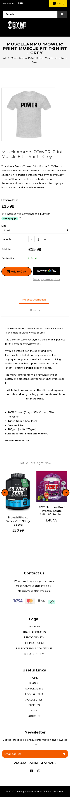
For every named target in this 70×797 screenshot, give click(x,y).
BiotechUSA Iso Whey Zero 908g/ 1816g (18, 521)
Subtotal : (6, 249)
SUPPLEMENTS (34, 688)
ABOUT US (34, 626)
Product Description (34, 299)
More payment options (46, 279)
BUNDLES (34, 705)
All (4, 58)
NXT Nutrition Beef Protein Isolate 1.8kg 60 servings (51, 510)
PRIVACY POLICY (34, 637)
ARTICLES (34, 716)
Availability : (8, 258)
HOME (34, 677)
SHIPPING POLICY (34, 643)
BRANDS (34, 683)
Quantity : (7, 239)
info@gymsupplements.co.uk (34, 590)
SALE (34, 710)
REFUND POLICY (34, 654)
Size (3, 225)
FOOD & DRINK (34, 694)
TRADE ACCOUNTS (34, 632)
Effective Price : (10, 200)
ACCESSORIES (34, 699)
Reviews (35, 310)
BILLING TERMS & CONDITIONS (34, 648)
